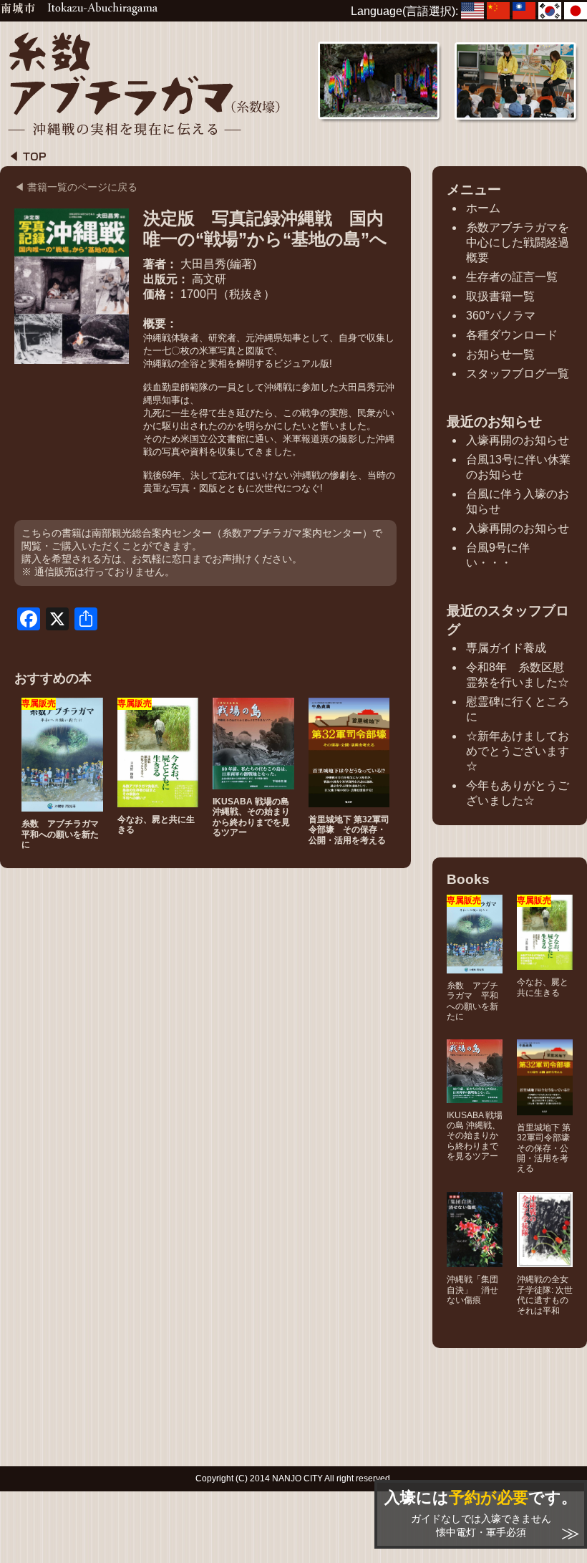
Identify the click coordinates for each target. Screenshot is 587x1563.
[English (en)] (474, 11)
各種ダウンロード (512, 335)
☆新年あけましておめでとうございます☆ (517, 751)
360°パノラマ (500, 315)
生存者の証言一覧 (512, 277)
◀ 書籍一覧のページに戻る (75, 187)
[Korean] (551, 11)
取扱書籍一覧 (500, 296)
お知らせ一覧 (500, 354)
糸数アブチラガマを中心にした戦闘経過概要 (517, 242)
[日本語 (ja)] (575, 11)
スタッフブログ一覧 (517, 373)
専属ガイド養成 (506, 648)
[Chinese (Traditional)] (525, 11)
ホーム (483, 208)
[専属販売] (62, 805)
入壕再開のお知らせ (517, 440)
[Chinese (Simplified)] (500, 11)
